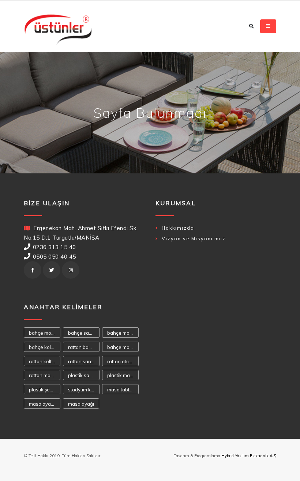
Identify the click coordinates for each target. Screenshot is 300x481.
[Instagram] (70, 270)
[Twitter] (51, 270)
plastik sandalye (84, 375)
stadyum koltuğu (84, 389)
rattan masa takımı (44, 375)
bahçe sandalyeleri (84, 333)
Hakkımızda (178, 228)
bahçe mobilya (123, 347)
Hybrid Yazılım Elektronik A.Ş (248, 455)
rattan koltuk (43, 361)
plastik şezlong (44, 389)
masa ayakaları (44, 404)
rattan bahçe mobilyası (84, 347)
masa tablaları (123, 389)
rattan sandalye (84, 361)
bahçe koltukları (44, 347)
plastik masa (121, 375)
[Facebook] (32, 270)
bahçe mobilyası (44, 333)
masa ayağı (81, 404)
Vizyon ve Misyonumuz (194, 238)
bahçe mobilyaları (123, 333)
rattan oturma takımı (123, 361)
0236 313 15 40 (54, 247)
